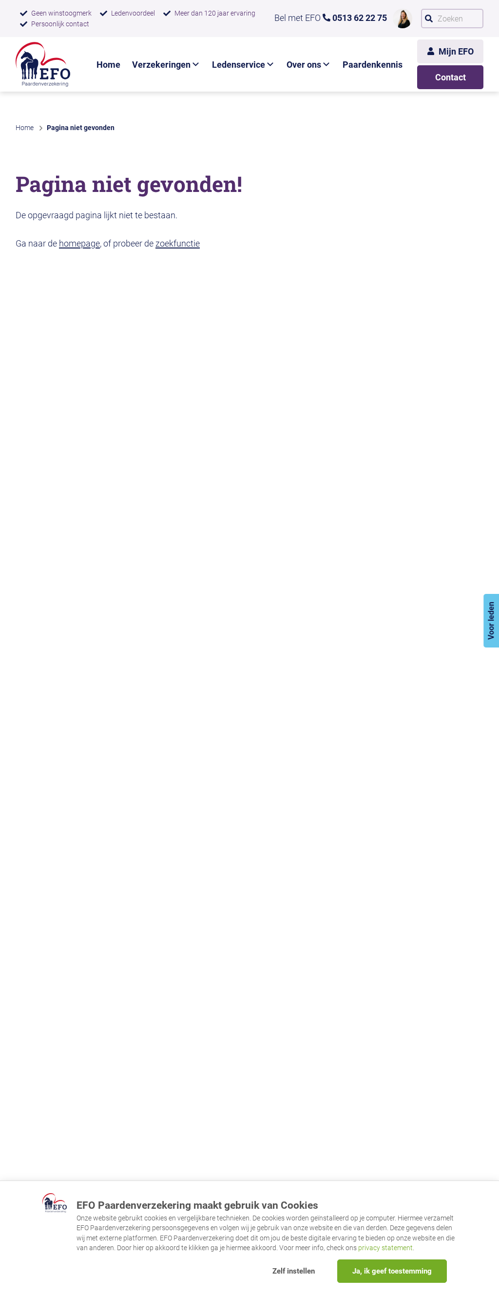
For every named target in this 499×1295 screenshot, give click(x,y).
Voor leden (491, 621)
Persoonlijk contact (60, 23)
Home (108, 64)
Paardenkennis (373, 64)
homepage (79, 243)
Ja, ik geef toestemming (392, 1271)
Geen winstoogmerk (61, 13)
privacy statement (385, 1248)
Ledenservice (238, 64)
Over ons (304, 64)
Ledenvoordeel (133, 13)
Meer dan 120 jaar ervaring (214, 13)
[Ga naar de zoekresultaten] (429, 18)
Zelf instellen (293, 1271)
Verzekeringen (161, 64)
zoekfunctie (177, 243)
